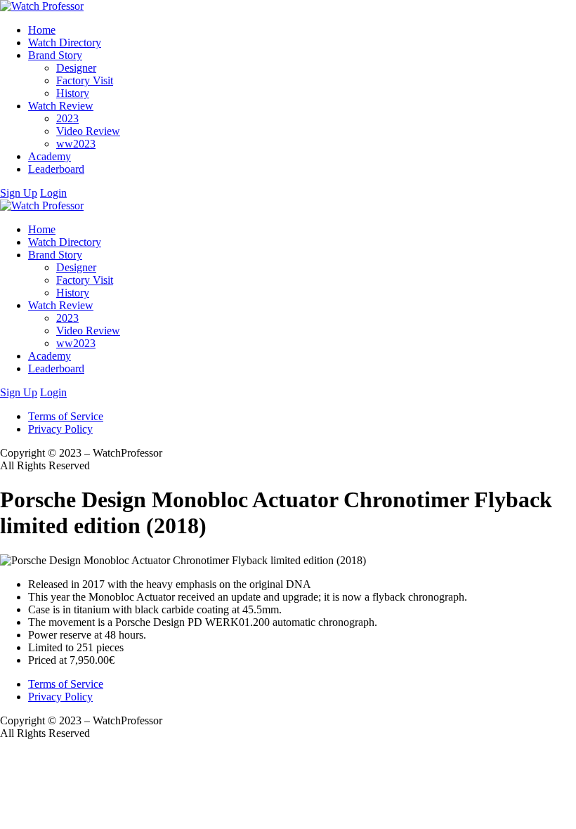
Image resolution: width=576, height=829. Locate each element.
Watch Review (60, 106)
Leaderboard (56, 169)
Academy (49, 156)
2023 (67, 118)
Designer (76, 68)
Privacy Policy (60, 429)
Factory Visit (84, 80)
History (72, 93)
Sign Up (18, 193)
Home (41, 30)
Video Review (88, 131)
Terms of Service (65, 416)
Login (53, 193)
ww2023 (76, 144)
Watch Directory (64, 42)
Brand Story (55, 55)
